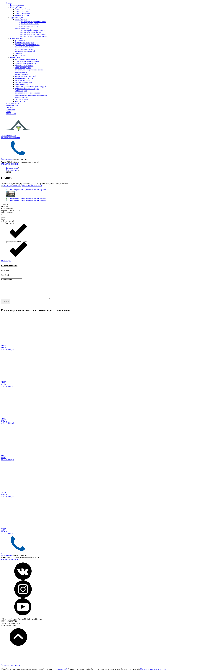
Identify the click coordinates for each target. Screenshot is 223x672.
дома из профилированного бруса (33, 22)
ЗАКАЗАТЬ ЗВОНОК (9, 164)
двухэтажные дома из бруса (26, 59)
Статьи (8, 112)
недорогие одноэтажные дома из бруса (30, 87)
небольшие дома (21, 84)
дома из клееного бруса (29, 26)
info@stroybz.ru (7, 160)
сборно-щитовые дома (24, 49)
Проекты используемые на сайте (153, 669)
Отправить (5, 301)
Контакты (9, 107)
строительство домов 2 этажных (27, 61)
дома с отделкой (21, 74)
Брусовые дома (21, 20)
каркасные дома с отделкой (25, 76)
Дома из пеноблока (22, 13)
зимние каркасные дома (24, 43)
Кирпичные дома (17, 5)
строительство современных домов (29, 70)
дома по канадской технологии (27, 45)
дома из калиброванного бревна (32, 30)
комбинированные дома (24, 78)
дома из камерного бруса (29, 24)
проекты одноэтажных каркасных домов (31, 95)
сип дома (18, 53)
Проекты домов (12, 170)
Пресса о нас (11, 114)
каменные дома (21, 72)
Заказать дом (6, 261)
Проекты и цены (12, 103)
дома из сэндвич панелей (25, 51)
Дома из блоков (16, 7)
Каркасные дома (16, 38)
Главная (9, 3)
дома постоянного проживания (27, 93)
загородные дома (21, 97)
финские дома (20, 41)
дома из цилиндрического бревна (33, 34)
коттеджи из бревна (22, 80)
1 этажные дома (21, 91)
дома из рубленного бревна (30, 32)
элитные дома (20, 101)
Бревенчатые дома (22, 28)
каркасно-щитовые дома (24, 47)
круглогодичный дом (23, 82)
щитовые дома (20, 55)
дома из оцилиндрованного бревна (33, 36)
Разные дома (15, 57)
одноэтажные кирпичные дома (27, 89)
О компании (10, 110)
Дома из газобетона (22, 9)
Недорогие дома (21, 99)
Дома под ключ (12, 168)
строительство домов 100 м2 (26, 64)
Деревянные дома (17, 17)
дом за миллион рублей (24, 66)
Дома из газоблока (22, 11)
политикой (62, 669)
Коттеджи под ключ (23, 68)
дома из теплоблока (22, 15)
